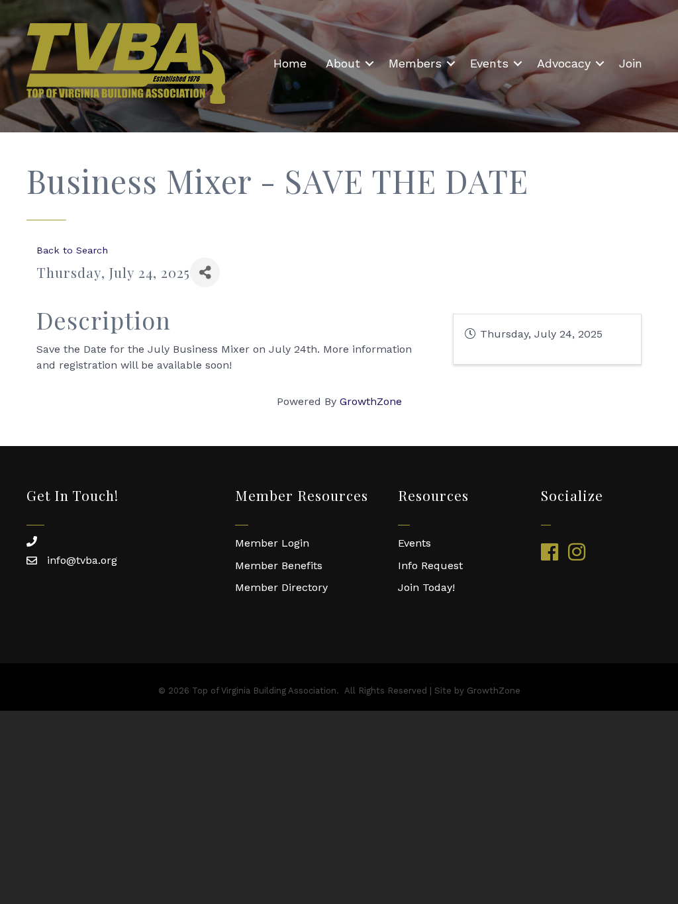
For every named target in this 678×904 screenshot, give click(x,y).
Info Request (430, 565)
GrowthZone (371, 401)
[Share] (205, 272)
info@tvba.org (82, 560)
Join (630, 63)
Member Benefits (278, 565)
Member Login (272, 543)
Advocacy (564, 63)
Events (489, 63)
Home (290, 63)
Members (415, 63)
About (343, 63)
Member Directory (281, 587)
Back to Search (72, 250)
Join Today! (426, 587)
